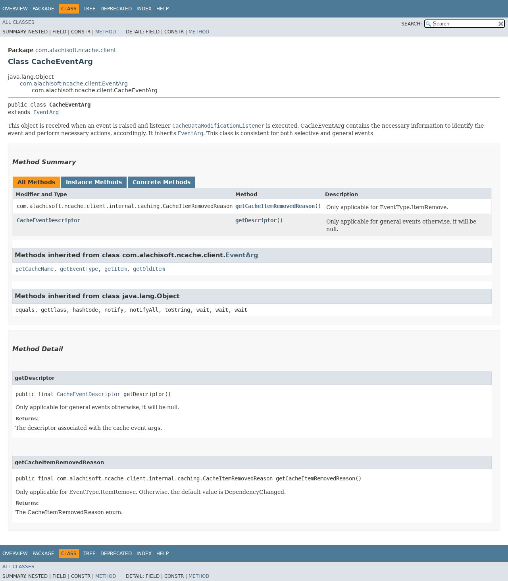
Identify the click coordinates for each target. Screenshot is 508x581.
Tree (89, 9)
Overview (15, 9)
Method (105, 32)
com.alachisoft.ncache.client (75, 50)
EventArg (46, 112)
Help (162, 9)
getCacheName (34, 269)
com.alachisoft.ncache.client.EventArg (74, 83)
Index (144, 9)
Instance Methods (94, 182)
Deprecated (116, 9)
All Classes (18, 22)
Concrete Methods (161, 182)
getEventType (79, 269)
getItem (115, 269)
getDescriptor (256, 220)
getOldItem (149, 269)
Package (43, 9)
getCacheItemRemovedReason (275, 206)
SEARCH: (411, 24)
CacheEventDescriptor (48, 220)
